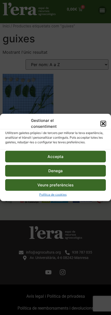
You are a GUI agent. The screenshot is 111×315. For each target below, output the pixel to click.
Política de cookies (53, 194)
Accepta (55, 156)
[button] (103, 123)
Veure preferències (55, 185)
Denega (55, 170)
